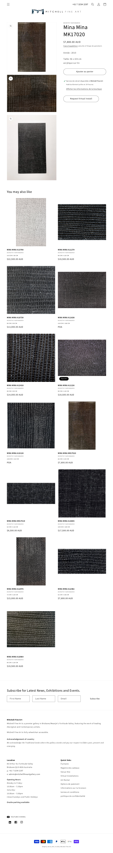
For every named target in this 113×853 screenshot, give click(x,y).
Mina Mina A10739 (15, 317)
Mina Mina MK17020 (67, 453)
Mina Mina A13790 (15, 250)
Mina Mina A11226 (66, 385)
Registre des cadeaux (70, 768)
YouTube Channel (18, 817)
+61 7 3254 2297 (80, 4)
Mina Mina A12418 (15, 385)
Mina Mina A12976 (15, 589)
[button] (8, 4)
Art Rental (65, 780)
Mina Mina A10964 (15, 657)
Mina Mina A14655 (66, 521)
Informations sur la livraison (73, 788)
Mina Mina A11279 (66, 250)
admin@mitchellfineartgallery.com (24, 774)
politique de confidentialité (73, 796)
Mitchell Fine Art (65, 847)
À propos (65, 763)
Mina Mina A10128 (15, 453)
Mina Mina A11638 (66, 317)
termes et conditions (70, 792)
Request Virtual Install (81, 98)
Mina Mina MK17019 (16, 521)
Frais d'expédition (70, 46)
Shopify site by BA (48, 847)
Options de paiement (70, 784)
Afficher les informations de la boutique (84, 89)
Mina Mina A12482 (66, 589)
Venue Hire (65, 772)
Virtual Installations (70, 776)
